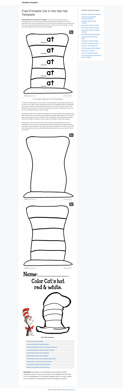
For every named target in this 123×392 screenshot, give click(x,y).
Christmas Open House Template (90, 48)
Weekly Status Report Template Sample (38, 367)
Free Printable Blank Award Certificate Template (40, 350)
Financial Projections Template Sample (38, 344)
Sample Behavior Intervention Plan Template (39, 361)
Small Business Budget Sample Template (38, 364)
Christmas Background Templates (91, 14)
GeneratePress (71, 389)
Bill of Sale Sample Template (35, 341)
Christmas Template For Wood (90, 43)
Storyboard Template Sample (89, 41)
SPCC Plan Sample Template (89, 53)
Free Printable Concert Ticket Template (38, 353)
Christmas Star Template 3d (89, 45)
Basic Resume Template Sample (90, 34)
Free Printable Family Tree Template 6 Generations (41, 358)
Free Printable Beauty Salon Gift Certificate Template (42, 347)
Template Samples (30, 2)
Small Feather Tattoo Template (90, 25)
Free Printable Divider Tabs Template (37, 355)
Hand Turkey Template (87, 50)
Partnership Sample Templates (90, 27)
